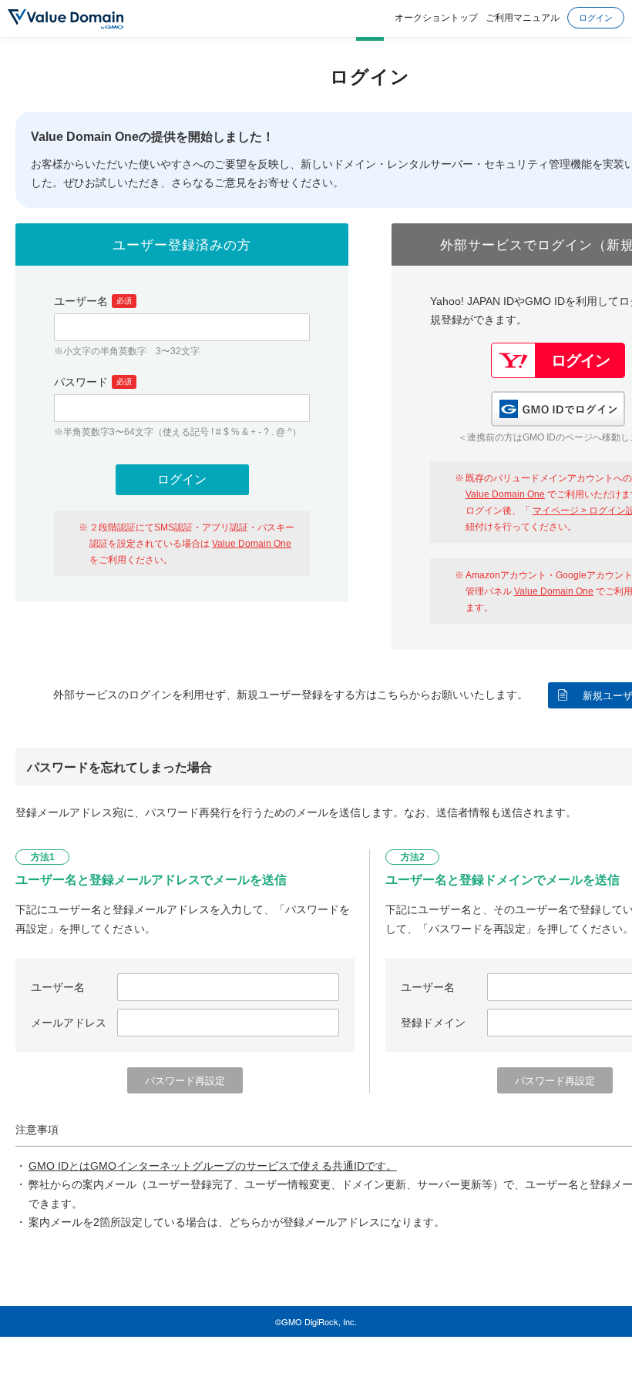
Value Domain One (251, 543)
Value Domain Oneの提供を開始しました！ (152, 136)
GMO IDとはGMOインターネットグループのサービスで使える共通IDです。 (213, 1166)
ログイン (596, 17)
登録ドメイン (433, 1022)
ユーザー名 (93, 301)
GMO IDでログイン (558, 409)
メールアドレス (68, 1022)
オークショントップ (436, 16)
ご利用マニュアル (523, 16)
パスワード (93, 382)
